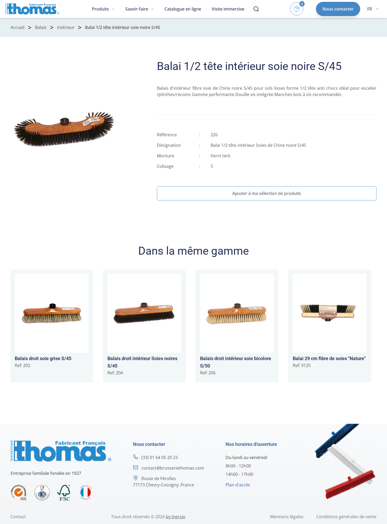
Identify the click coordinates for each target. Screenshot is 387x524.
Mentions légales (287, 517)
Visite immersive (228, 9)
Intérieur (66, 27)
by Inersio (175, 517)
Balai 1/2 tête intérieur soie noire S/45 (122, 27)
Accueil (17, 27)
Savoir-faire (136, 9)
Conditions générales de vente (346, 517)
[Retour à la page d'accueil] (32, 9)
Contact (18, 517)
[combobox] (373, 8)
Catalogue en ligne (183, 9)
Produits (100, 9)
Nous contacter (338, 9)
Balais (41, 27)
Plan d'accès (238, 485)
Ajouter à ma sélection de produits (266, 193)
